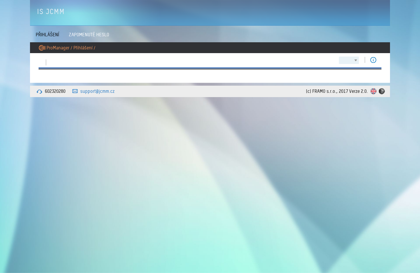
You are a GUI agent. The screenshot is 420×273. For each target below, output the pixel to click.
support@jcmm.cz (97, 91)
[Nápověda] (373, 59)
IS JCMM (51, 11)
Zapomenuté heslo (89, 34)
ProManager (58, 48)
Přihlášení (47, 34)
